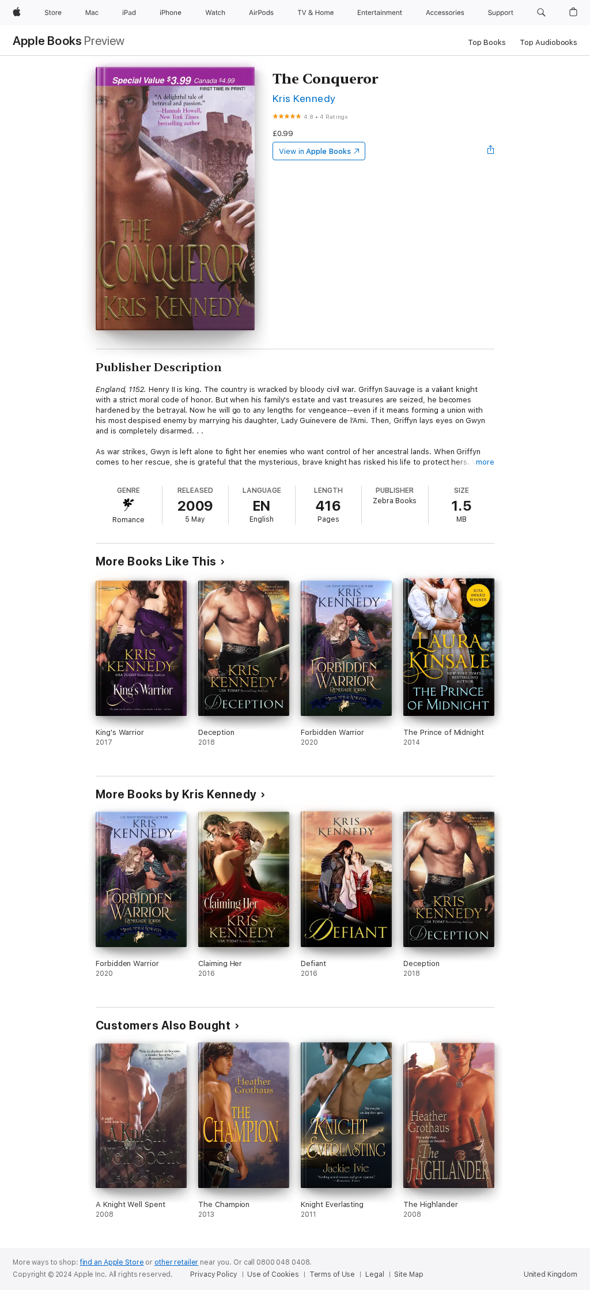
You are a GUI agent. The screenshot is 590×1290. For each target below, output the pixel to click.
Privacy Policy (213, 1274)
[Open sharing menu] (490, 151)
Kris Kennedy (304, 98)
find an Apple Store (112, 1262)
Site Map (408, 1274)
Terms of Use (332, 1274)
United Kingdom (550, 1274)
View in (315, 151)
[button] (541, 12)
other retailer (176, 1262)
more (485, 462)
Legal (374, 1274)
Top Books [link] (487, 42)
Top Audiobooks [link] (548, 42)
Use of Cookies (272, 1274)
